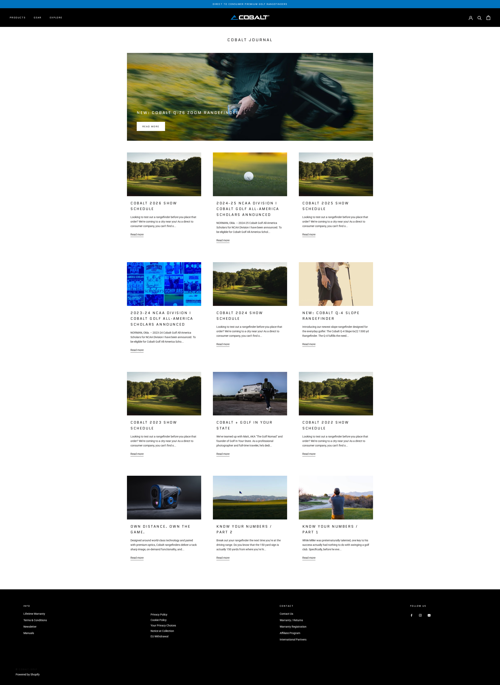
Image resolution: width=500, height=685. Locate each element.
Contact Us (286, 613)
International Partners (293, 639)
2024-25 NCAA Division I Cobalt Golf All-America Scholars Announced (247, 209)
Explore (56, 17)
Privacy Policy (159, 614)
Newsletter (30, 626)
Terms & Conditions (35, 620)
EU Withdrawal (159, 636)
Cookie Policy (159, 620)
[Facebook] (411, 615)
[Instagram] (420, 615)
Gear (38, 17)
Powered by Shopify (28, 674)
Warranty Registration (293, 626)
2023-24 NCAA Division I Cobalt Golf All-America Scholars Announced (161, 318)
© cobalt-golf (27, 669)
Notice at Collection (162, 630)
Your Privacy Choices (163, 625)
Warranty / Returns (291, 620)
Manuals (28, 633)
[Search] (480, 18)
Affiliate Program (290, 633)
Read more (150, 126)
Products (18, 17)
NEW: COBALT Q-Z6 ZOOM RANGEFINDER (188, 112)
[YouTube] (429, 615)
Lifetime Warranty (34, 613)
